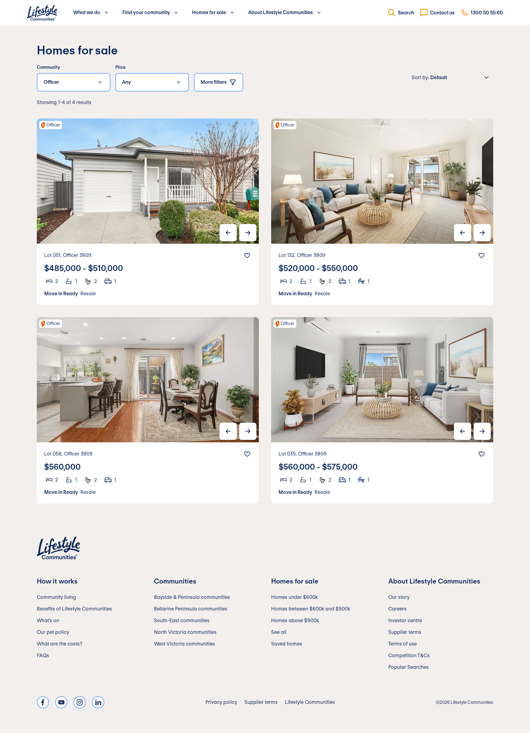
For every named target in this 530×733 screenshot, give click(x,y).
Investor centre (405, 620)
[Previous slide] (228, 232)
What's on (48, 620)
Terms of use (402, 644)
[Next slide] (247, 232)
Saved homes (286, 644)
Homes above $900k (295, 620)
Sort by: (420, 77)
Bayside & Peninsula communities (192, 597)
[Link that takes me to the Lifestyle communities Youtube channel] (61, 702)
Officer (51, 82)
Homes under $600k (294, 597)
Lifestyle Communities (310, 702)
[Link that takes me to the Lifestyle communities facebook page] (43, 702)
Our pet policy (53, 632)
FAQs (43, 655)
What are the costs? (59, 644)
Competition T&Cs (409, 655)
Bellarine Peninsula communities (190, 609)
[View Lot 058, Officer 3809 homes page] (148, 410)
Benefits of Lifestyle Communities (74, 609)
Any (126, 82)
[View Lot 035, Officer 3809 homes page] (382, 410)
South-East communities (181, 620)
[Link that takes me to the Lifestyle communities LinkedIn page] (98, 702)
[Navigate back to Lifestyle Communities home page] (42, 13)
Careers (397, 609)
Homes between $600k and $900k (310, 609)
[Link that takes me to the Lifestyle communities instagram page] (80, 702)
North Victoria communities (185, 632)
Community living (56, 597)
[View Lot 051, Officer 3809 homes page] (148, 211)
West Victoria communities (184, 644)
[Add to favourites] (247, 255)
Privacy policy (221, 702)
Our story (398, 597)
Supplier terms (404, 632)
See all (278, 632)
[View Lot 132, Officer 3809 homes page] (382, 211)
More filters (214, 82)
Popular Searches (408, 667)
